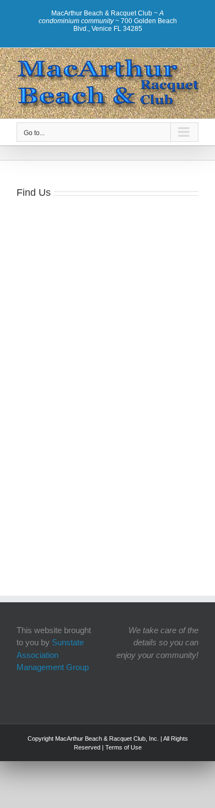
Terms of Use (123, 747)
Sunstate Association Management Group (53, 655)
